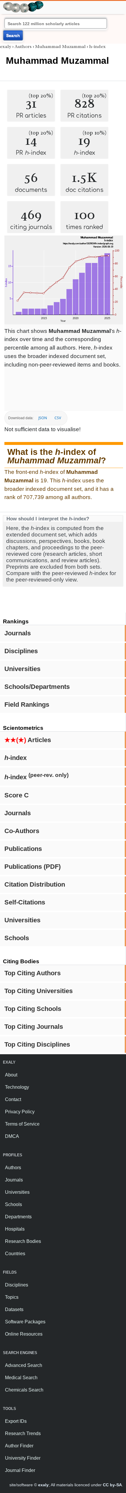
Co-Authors (21, 831)
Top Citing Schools (32, 1008)
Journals (17, 633)
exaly (5, 46)
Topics (11, 1297)
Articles (27, 740)
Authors (23, 46)
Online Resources (23, 1334)
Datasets (14, 1309)
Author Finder (19, 1445)
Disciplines (21, 651)
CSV (58, 417)
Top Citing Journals (33, 1026)
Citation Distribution (34, 884)
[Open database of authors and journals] (23, 3)
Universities (22, 668)
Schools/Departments (37, 686)
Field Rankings (26, 704)
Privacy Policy (20, 1111)
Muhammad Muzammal (60, 46)
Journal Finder (20, 1470)
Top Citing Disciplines (37, 1044)
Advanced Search (23, 1365)
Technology (17, 1087)
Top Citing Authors (32, 973)
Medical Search (21, 1377)
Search (13, 35)
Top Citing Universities (38, 991)
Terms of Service (22, 1124)
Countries (15, 1253)
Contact (13, 1099)
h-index (97, 46)
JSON (42, 417)
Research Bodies (23, 1241)
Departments (18, 1216)
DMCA (12, 1136)
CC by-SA (112, 1484)
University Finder (22, 1458)
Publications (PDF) (32, 866)
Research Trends (23, 1433)
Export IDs (16, 1421)
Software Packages (25, 1321)
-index (15, 757)
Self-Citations (24, 902)
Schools (16, 938)
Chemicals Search (24, 1389)
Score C (16, 795)
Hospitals (15, 1229)
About (11, 1074)
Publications (23, 848)
